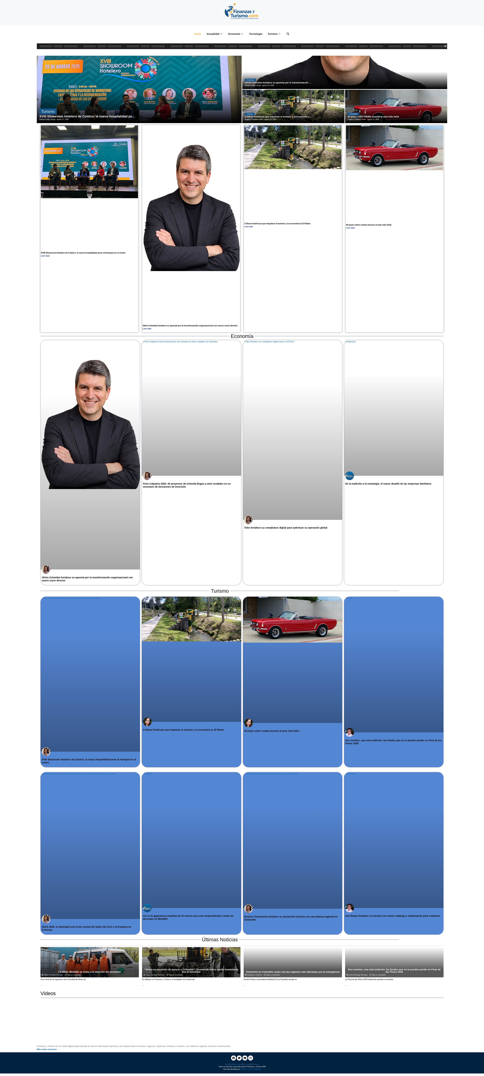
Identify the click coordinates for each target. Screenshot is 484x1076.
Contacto (256, 1064)
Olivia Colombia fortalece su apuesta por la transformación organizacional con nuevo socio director (190, 326)
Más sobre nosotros (47, 1049)
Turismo (273, 34)
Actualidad (213, 34)
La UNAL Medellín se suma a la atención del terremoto (89, 972)
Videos (48, 993)
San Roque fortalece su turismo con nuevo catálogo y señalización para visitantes (392, 915)
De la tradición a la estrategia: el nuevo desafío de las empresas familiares (388, 483)
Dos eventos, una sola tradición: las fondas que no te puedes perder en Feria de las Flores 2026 (394, 970)
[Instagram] (250, 1058)
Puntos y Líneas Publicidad (251, 1069)
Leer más (45, 256)
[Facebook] (233, 1058)
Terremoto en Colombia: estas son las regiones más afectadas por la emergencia (293, 972)
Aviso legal (247, 1064)
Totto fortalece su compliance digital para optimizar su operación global (285, 527)
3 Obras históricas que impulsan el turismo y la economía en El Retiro (277, 224)
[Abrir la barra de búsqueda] (288, 34)
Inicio (197, 34)
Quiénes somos (236, 1064)
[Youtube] (244, 1058)
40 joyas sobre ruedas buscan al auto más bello (368, 225)
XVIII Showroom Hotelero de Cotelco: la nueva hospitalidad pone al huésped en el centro (83, 253)
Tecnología (255, 34)
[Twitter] (239, 1058)
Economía (234, 34)
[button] (43, 1019)
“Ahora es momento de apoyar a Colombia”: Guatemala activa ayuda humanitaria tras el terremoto (191, 970)
